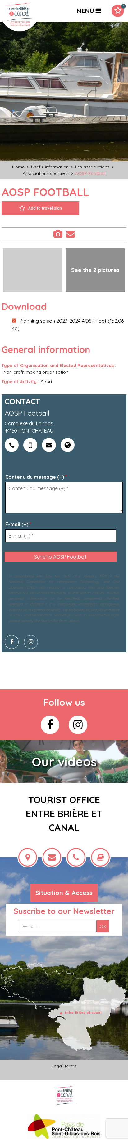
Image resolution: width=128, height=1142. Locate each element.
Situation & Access (64, 893)
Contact (70, 234)
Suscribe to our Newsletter (64, 911)
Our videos (64, 761)
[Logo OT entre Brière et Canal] (64, 1095)
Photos (58, 234)
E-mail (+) (18, 524)
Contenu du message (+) (36, 477)
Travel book (123, 6)
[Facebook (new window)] (14, 642)
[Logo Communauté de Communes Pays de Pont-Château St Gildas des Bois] (64, 1126)
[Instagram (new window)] (33, 642)
